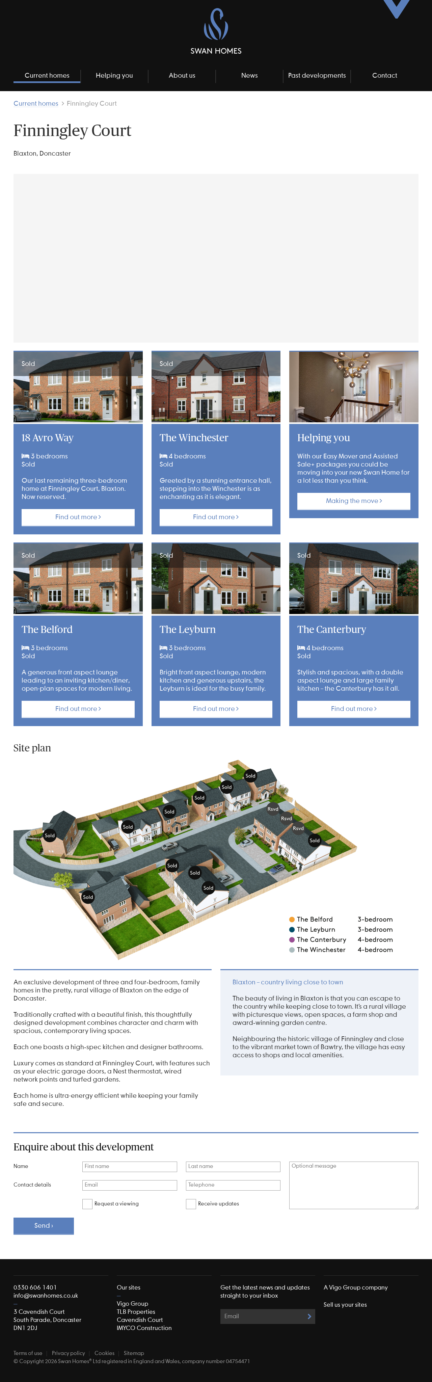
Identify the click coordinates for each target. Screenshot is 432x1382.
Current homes (47, 75)
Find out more (77, 517)
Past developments (317, 75)
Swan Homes (216, 31)
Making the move (353, 501)
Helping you (114, 75)
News (249, 75)
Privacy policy (68, 1353)
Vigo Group (132, 1304)
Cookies (104, 1353)
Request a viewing (116, 1204)
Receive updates (218, 1204)
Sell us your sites (345, 1305)
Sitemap (134, 1353)
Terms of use (28, 1353)
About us (182, 75)
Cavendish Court (140, 1320)
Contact (384, 75)
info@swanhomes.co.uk (46, 1296)
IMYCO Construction (144, 1328)
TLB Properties (136, 1312)
